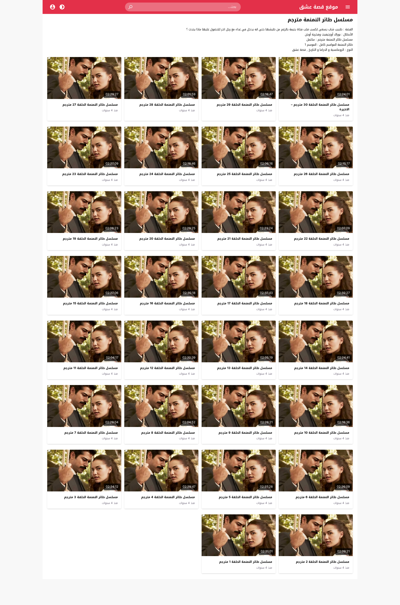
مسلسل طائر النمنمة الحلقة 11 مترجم (90, 368)
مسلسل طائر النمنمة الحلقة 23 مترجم (90, 174)
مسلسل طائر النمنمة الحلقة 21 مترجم (244, 239)
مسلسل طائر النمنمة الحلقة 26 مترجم (321, 174)
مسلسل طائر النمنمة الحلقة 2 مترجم (322, 562)
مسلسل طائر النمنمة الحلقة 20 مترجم (167, 239)
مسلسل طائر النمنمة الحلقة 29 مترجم (244, 105)
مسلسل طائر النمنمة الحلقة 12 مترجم (167, 368)
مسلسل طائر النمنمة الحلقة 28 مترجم (167, 105)
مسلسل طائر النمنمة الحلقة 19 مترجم (90, 239)
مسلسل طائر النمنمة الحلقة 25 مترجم (244, 174)
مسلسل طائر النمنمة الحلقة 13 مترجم (244, 368)
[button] (131, 7)
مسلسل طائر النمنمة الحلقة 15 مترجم (90, 303)
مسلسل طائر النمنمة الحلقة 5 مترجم (245, 497)
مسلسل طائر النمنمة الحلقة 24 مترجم (167, 174)
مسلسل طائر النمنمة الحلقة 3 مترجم (91, 497)
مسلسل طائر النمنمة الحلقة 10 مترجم (321, 433)
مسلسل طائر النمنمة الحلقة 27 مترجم (90, 105)
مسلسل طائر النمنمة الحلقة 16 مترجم (167, 303)
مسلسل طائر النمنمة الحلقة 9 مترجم (245, 433)
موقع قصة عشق (318, 7)
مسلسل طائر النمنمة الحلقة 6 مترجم (322, 497)
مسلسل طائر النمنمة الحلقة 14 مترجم (321, 368)
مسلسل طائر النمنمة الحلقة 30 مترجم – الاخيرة (320, 107)
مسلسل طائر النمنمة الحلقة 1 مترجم (245, 562)
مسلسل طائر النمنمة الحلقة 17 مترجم (244, 303)
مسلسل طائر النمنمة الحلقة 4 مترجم (168, 497)
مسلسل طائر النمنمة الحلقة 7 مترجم (91, 433)
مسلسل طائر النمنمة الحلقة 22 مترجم (321, 239)
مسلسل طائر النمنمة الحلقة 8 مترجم (168, 433)
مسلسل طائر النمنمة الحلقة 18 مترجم (321, 303)
